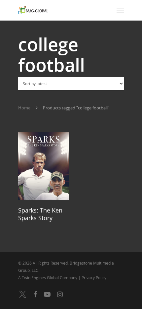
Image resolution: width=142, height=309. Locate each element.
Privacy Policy (94, 277)
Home (24, 108)
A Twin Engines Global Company (48, 277)
